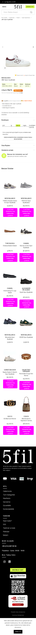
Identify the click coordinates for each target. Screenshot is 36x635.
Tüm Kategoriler (9, 495)
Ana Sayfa (5, 17)
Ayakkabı (12, 17)
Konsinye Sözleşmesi (18, 615)
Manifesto (6, 498)
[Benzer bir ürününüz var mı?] (4, 155)
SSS (4, 524)
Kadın (18, 17)
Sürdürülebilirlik (8, 509)
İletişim (5, 535)
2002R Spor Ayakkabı (26, 337)
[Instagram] (4, 561)
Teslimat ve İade (9, 528)
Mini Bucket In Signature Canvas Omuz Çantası (26, 420)
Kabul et (18, 631)
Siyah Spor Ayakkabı (26, 292)
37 (20, 86)
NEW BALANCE (6, 78)
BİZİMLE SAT (30, 6)
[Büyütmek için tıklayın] (5, 68)
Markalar (6, 532)
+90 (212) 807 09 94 (9, 546)
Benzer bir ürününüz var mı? (17, 154)
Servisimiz (6, 502)
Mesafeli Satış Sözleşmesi (18, 612)
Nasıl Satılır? (7, 521)
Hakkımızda (7, 491)
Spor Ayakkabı (26, 17)
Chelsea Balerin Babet (10, 245)
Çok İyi (27, 86)
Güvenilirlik (7, 505)
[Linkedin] (9, 561)
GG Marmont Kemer (10, 418)
